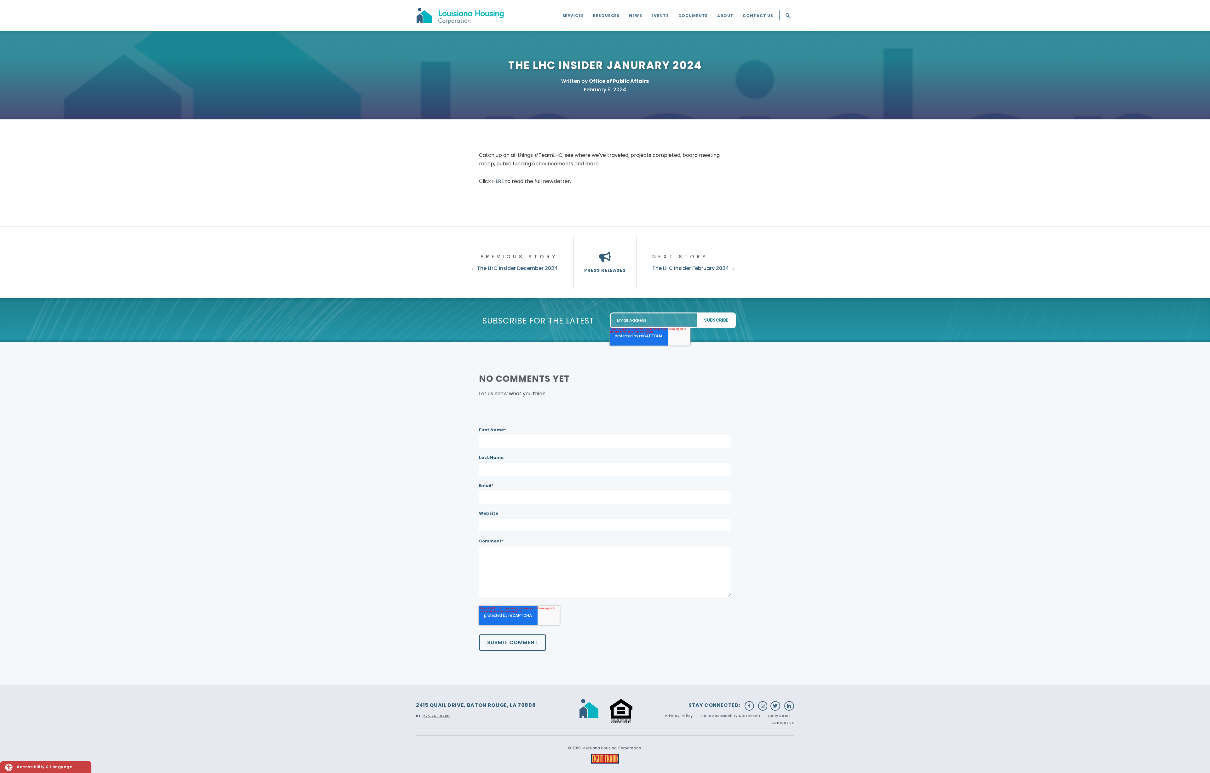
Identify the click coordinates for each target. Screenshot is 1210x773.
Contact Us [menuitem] (758, 15)
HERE (498, 181)
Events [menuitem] (660, 15)
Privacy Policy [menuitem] (679, 715)
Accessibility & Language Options (38, 768)
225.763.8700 (436, 716)
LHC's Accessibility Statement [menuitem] (730, 715)
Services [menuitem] (573, 15)
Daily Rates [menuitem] (779, 715)
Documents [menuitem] (693, 15)
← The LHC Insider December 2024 (514, 268)
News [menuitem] (635, 15)
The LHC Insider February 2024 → (693, 268)
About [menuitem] (725, 15)
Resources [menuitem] (606, 15)
